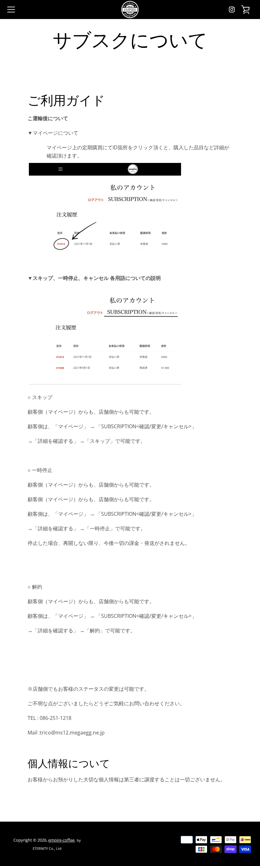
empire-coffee (61, 840)
